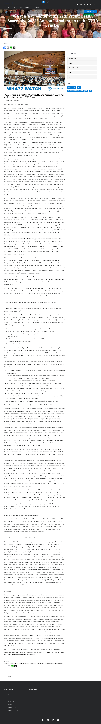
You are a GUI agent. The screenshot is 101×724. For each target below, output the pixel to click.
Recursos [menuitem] (75, 11)
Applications (72, 58)
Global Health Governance (54, 663)
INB (70, 77)
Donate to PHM (90, 11)
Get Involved (11, 701)
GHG (7, 663)
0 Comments (16, 100)
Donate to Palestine (13, 710)
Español (26, 7)
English (7, 7)
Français (20, 7)
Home (5, 34)
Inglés (9, 676)
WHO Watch (14, 663)
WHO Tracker (24, 663)
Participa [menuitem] (45, 11)
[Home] (12, 11)
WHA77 (33, 663)
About (9, 698)
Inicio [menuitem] (30, 11)
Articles (40, 663)
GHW (70, 63)
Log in (47, 2)
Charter (10, 704)
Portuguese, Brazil (35, 7)
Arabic (13, 7)
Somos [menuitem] (37, 11)
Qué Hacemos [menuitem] (55, 11)
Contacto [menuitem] (66, 11)
